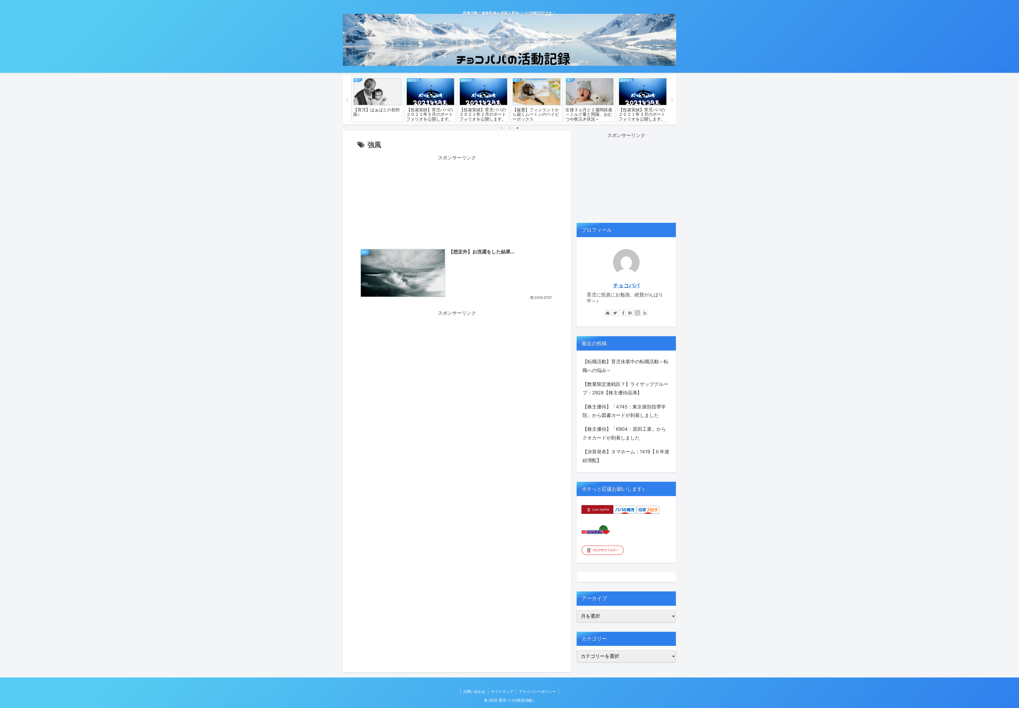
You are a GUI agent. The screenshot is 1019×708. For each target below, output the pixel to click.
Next (672, 100)
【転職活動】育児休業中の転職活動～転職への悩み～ (625, 366)
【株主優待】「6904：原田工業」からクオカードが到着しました (624, 433)
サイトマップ (502, 691)
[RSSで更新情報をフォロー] (645, 313)
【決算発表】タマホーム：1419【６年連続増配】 (625, 456)
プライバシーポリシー (537, 691)
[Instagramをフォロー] (637, 313)
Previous (346, 100)
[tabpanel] (377, 99)
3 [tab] (517, 128)
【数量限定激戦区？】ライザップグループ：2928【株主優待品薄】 (625, 388)
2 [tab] (509, 128)
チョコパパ (626, 285)
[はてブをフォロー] (630, 313)
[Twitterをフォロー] (615, 313)
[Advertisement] (456, 199)
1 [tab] (501, 128)
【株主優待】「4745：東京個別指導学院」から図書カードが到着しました (624, 411)
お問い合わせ (474, 691)
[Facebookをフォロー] (622, 313)
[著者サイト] (608, 313)
